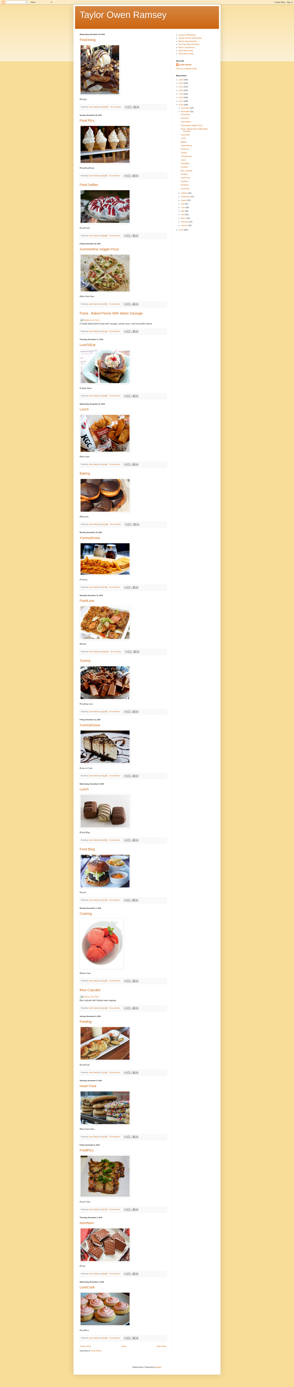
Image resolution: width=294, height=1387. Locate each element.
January (184, 225)
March (184, 218)
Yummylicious (90, 538)
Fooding (86, 1021)
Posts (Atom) (96, 1351)
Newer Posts (85, 1346)
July (183, 204)
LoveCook (87, 1287)
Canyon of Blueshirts (187, 35)
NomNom (87, 1223)
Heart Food (88, 1086)
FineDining (88, 40)
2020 (181, 90)
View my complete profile (186, 69)
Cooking (86, 914)
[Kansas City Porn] (90, 997)
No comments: (116, 107)
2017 (181, 101)
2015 (181, 230)
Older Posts (161, 1346)
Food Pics (87, 120)
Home (123, 1346)
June (183, 207)
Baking (85, 473)
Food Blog (87, 849)
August (184, 200)
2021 (181, 87)
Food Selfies (89, 185)
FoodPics (87, 1150)
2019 (181, 94)
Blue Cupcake (90, 990)
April (183, 215)
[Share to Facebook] (135, 107)
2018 (181, 97)
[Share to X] (132, 107)
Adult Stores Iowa (185, 51)
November (185, 111)
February (185, 222)
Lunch (84, 409)
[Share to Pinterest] (137, 107)
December (185, 108)
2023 (181, 80)
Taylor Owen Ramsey (123, 15)
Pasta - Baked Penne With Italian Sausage (111, 313)
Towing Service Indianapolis (190, 38)
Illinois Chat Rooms (186, 47)
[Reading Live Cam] (90, 320)
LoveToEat (87, 345)
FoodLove (87, 601)
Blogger (158, 1367)
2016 (181, 105)
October (184, 193)
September (186, 197)
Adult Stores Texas (186, 54)
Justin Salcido (185, 65)
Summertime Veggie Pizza (99, 249)
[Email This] (126, 107)
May (183, 211)
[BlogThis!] (129, 107)
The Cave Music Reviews (189, 44)
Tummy (85, 661)
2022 (181, 83)
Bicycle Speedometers (187, 41)
